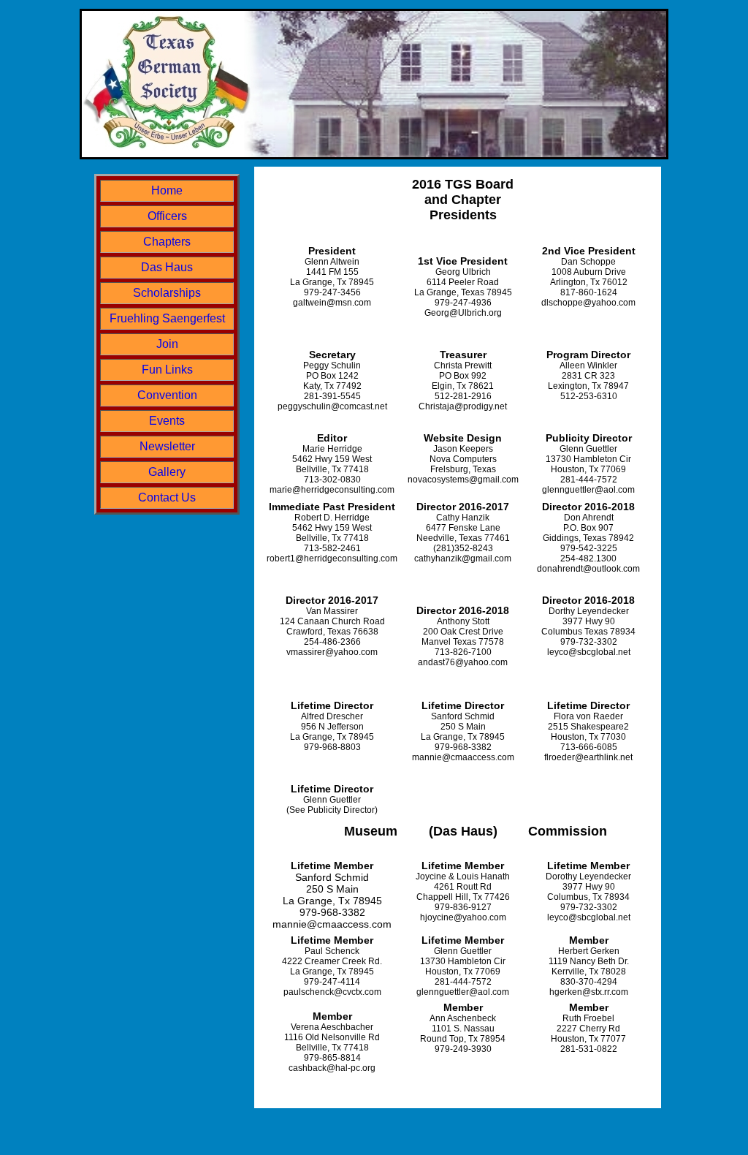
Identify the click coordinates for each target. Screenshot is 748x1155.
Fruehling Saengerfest (167, 318)
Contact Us (167, 497)
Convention (167, 395)
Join (167, 344)
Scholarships (167, 293)
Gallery (167, 472)
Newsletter (167, 446)
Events (167, 420)
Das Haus (167, 267)
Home (167, 190)
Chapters (167, 241)
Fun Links (167, 369)
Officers (167, 216)
